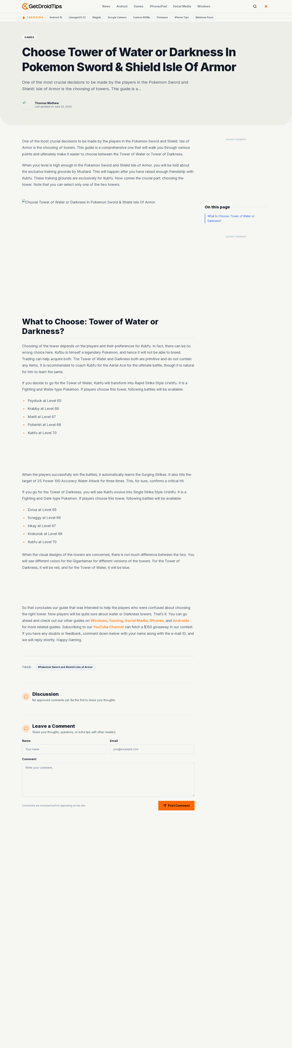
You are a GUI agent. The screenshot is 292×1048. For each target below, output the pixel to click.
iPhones (157, 620)
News (106, 6)
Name (26, 740)
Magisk (96, 17)
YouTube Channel (108, 627)
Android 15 (55, 17)
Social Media (182, 6)
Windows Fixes (204, 17)
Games (138, 6)
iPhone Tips (182, 17)
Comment (29, 759)
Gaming (116, 620)
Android (122, 6)
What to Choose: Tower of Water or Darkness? (231, 218)
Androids (181, 620)
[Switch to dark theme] (266, 6)
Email (114, 740)
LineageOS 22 (77, 17)
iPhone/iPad (158, 6)
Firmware (162, 17)
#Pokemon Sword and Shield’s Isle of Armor (65, 667)
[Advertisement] (108, 455)
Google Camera (117, 17)
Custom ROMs (141, 17)
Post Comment (179, 805)
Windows (203, 6)
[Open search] (255, 6)
